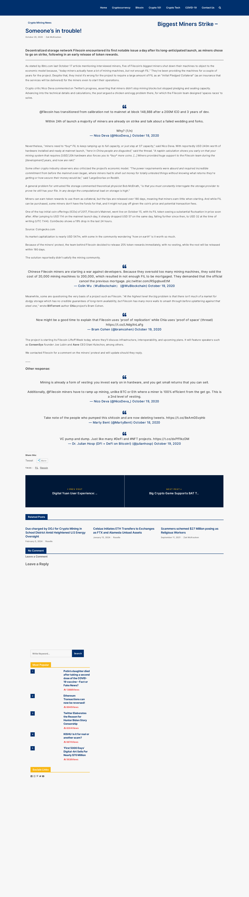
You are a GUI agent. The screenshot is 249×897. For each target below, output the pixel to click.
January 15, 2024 (101, 537)
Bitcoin (140, 7)
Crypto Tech (173, 7)
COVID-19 (191, 7)
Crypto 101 (155, 7)
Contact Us (208, 7)
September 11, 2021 (171, 537)
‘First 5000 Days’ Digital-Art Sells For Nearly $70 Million (76, 751)
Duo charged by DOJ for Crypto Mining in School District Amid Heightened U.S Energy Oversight (55, 532)
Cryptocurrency (121, 7)
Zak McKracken (53, 37)
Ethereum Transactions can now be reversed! (74, 699)
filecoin (44, 467)
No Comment (36, 550)
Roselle (49, 541)
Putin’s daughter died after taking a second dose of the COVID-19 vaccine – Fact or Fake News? (77, 678)
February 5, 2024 (34, 541)
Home (103, 7)
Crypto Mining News (39, 22)
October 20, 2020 (34, 37)
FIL (36, 467)
